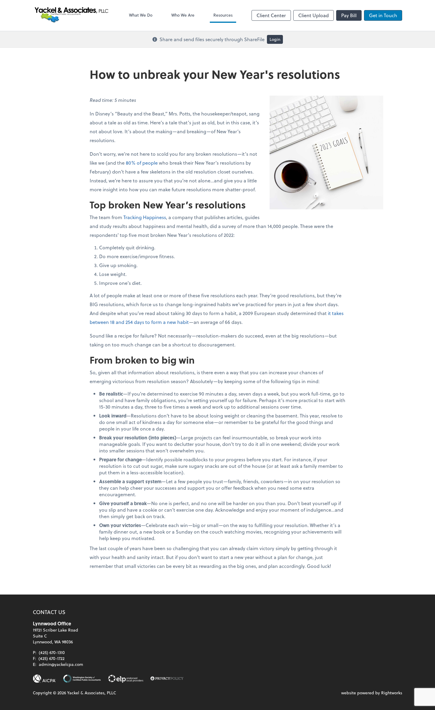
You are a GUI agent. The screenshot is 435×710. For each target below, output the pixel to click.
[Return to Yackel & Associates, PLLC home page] (71, 15)
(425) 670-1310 (52, 652)
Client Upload (313, 15)
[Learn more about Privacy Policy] (166, 678)
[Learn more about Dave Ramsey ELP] (125, 678)
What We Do (140, 15)
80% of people (142, 162)
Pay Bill (349, 15)
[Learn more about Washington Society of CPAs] (82, 678)
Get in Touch (383, 15)
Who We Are (182, 15)
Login (275, 39)
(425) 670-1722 (51, 658)
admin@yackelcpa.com (61, 664)
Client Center (271, 15)
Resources (223, 15)
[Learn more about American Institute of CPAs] (44, 678)
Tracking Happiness (144, 217)
